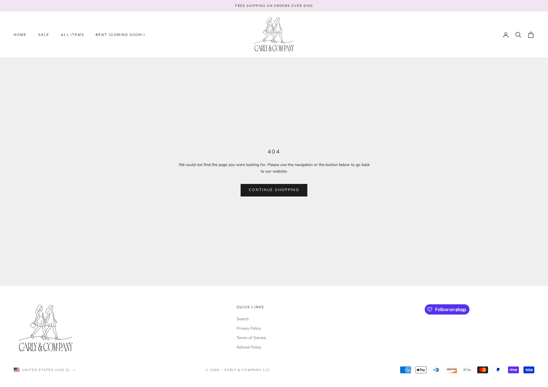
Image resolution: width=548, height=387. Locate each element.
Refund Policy (249, 347)
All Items (72, 35)
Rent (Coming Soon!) (120, 35)
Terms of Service (251, 338)
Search (243, 319)
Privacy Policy (249, 328)
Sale (44, 35)
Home (20, 35)
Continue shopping (274, 190)
